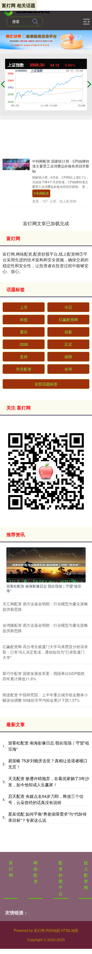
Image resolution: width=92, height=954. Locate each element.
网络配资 (35, 872)
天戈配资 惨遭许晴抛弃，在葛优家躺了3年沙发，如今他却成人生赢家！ (48, 781)
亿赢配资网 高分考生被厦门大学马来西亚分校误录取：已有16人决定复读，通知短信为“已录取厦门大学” (45, 652)
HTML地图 (69, 930)
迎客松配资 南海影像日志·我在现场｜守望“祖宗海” (43, 588)
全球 (68, 369)
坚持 (24, 356)
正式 (68, 344)
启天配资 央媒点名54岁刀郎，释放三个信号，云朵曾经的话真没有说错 (45, 799)
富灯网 (11, 869)
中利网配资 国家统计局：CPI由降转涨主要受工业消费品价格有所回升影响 (60, 166)
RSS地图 (53, 930)
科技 (24, 319)
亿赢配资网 (68, 319)
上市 (24, 307)
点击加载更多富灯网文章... (46, 223)
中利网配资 (41, 193)
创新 (68, 331)
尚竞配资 (23, 369)
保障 (68, 356)
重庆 (24, 331)
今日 (68, 307)
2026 (24, 344)
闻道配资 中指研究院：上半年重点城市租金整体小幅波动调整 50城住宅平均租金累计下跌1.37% (45, 697)
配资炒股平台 (61, 878)
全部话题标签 (45, 384)
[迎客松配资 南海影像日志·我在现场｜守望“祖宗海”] (46, 564)
